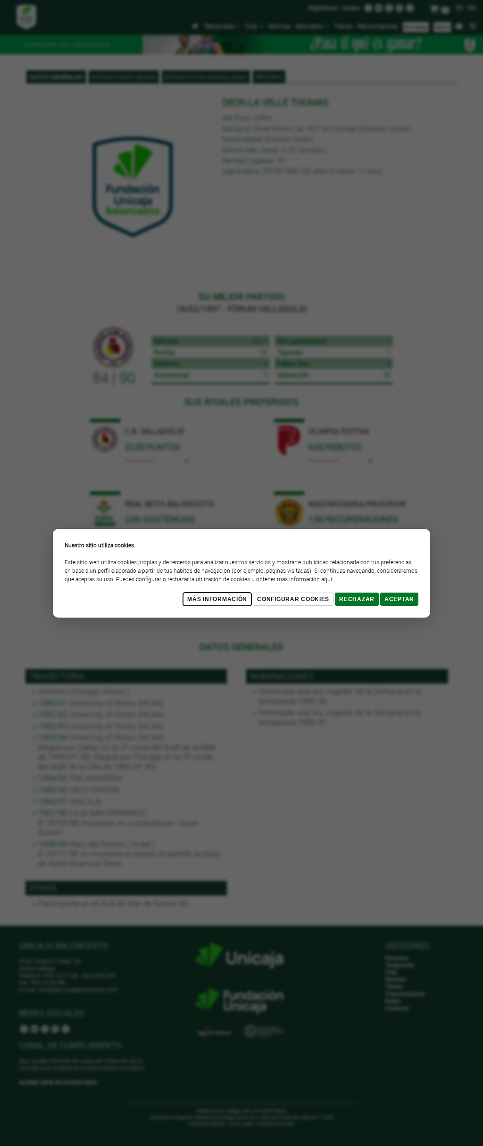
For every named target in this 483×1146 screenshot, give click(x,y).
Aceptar (399, 599)
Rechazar (357, 599)
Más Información (217, 599)
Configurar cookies (293, 599)
